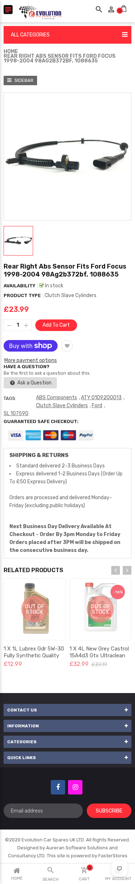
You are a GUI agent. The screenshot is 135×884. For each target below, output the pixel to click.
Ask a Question (33, 383)
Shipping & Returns (38, 455)
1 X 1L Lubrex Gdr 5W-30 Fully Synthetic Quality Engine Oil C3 (34, 655)
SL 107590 (16, 413)
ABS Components (56, 398)
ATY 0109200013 (101, 398)
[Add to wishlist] (67, 346)
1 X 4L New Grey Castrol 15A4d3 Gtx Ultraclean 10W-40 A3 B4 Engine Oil (99, 655)
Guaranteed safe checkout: (41, 421)
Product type (22, 295)
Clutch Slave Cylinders (62, 405)
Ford (97, 405)
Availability (19, 285)
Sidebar (23, 80)
